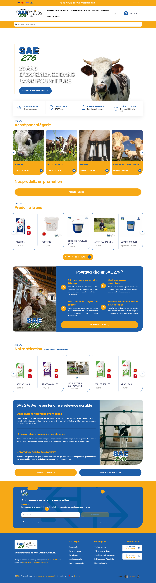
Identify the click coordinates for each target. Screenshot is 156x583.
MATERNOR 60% (22, 384)
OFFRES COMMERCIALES (98, 10)
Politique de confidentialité (104, 559)
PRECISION (20, 242)
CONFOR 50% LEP (102, 384)
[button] (142, 152)
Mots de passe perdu (76, 563)
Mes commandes (74, 551)
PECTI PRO (46, 242)
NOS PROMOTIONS (79, 10)
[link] (28, 145)
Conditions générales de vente (105, 555)
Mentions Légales (100, 563)
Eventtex (77, 576)
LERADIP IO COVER (129, 242)
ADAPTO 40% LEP (50, 384)
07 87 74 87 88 (53, 560)
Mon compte (73, 547)
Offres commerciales (102, 551)
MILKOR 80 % (126, 384)
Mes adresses (73, 555)
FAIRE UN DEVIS (53, 16)
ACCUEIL (50, 10)
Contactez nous (100, 547)
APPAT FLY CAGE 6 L (103, 242)
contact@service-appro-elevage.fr (35, 562)
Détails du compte (75, 559)
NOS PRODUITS (61, 10)
